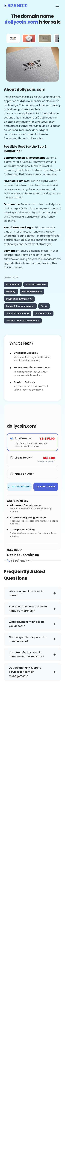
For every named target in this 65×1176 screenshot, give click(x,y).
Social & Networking (17, 313)
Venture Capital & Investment (22, 320)
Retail (44, 306)
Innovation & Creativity (19, 298)
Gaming (10, 291)
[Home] (15, 6)
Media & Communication (20, 306)
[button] (13, 38)
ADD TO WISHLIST (21, 486)
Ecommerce (12, 284)
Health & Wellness (32, 291)
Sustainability (43, 313)
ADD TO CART (47, 486)
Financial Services (36, 284)
